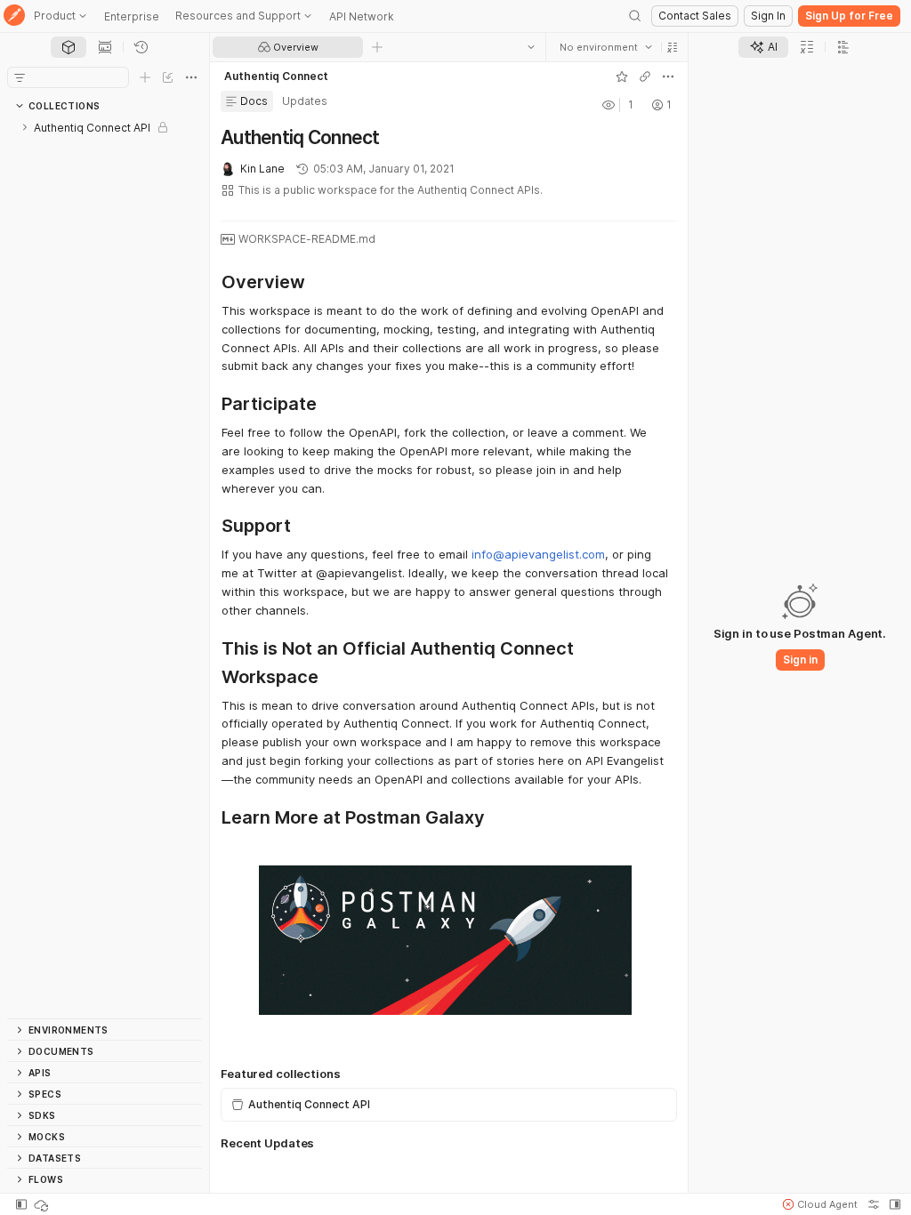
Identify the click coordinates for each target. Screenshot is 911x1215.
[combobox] (606, 47)
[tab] (68, 47)
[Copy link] (645, 76)
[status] (42, 1204)
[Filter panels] (19, 77)
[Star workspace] (622, 76)
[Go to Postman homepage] (14, 16)
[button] (672, 47)
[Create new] (145, 77)
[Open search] (635, 16)
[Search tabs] (531, 47)
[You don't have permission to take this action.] (377, 47)
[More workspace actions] (668, 76)
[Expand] (25, 127)
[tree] (104, 567)
